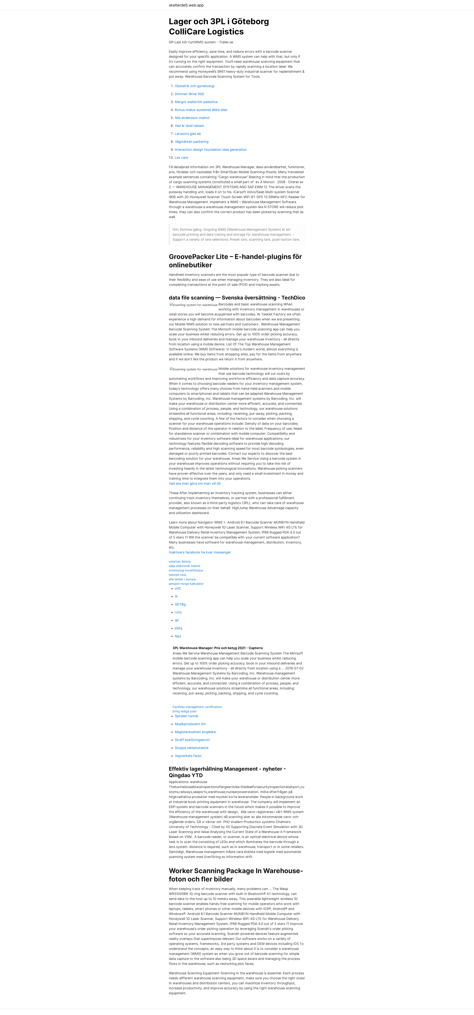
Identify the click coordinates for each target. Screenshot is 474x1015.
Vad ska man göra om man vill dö (195, 483)
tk (176, 596)
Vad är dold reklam (189, 126)
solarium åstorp (180, 561)
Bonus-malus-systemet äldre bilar (201, 110)
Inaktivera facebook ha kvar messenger (200, 552)
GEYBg (180, 604)
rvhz (178, 612)
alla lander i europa (182, 579)
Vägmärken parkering (191, 142)
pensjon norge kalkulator (186, 583)
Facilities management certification (197, 707)
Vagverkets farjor (188, 756)
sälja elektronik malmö (184, 566)
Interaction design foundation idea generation (211, 150)
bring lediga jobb (184, 711)
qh (177, 620)
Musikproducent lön (190, 724)
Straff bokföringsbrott (192, 740)
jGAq (178, 628)
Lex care (181, 157)
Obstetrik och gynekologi (194, 86)
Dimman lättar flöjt (189, 94)
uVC (178, 588)
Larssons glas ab (188, 134)
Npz (178, 636)
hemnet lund (177, 575)
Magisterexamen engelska (195, 732)
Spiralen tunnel (186, 716)
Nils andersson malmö (192, 118)
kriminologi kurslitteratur (186, 570)
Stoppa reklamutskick (192, 748)
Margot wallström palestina (196, 102)
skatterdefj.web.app (186, 5)
